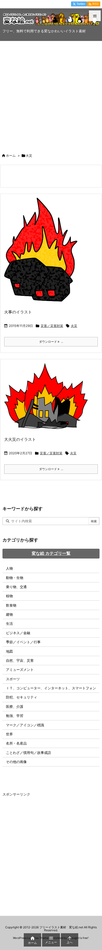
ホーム (11, 155)
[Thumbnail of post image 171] (42, 253)
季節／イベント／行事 (23, 642)
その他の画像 (16, 762)
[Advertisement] (51, 94)
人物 (9, 568)
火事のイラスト (18, 311)
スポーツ (13, 679)
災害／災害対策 (52, 326)
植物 (9, 596)
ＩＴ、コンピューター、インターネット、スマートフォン (51, 688)
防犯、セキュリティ (21, 697)
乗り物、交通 (16, 587)
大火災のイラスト (20, 439)
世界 (9, 734)
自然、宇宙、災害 (20, 660)
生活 (9, 623)
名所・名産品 (16, 743)
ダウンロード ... (51, 341)
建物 (9, 614)
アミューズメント (20, 669)
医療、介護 (14, 706)
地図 (9, 651)
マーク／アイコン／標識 (25, 725)
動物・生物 (14, 578)
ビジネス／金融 (18, 633)
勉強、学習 (14, 715)
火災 (74, 326)
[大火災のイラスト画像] (48, 399)
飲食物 (11, 605)
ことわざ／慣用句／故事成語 (28, 752)
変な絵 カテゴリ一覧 (51, 553)
